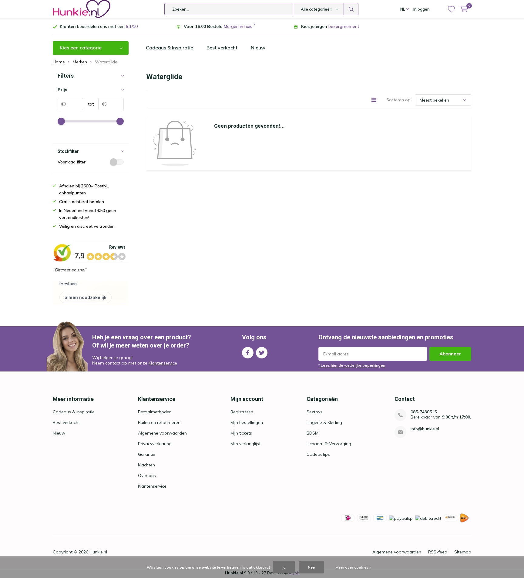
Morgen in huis (238, 26)
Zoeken (351, 9)
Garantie (146, 454)
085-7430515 (424, 412)
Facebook (248, 352)
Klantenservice (163, 363)
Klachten (146, 465)
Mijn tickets (241, 433)
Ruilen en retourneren (159, 422)
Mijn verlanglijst (245, 443)
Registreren (241, 412)
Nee (311, 567)
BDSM (312, 433)
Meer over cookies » (353, 567)
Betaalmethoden (155, 412)
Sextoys (314, 412)
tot (88, 104)
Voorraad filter (72, 162)
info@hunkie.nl (425, 429)
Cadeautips (318, 454)
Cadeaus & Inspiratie (169, 48)
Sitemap (462, 552)
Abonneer (450, 354)
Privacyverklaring (155, 443)
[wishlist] (451, 9)
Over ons (147, 475)
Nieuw (258, 48)
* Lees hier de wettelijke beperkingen (351, 365)
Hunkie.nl (98, 552)
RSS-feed (437, 552)
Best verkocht (222, 48)
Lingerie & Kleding (324, 422)
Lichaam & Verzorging (329, 443)
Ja (284, 567)
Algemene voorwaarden (162, 433)
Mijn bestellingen (246, 422)
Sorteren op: (398, 99)
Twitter (261, 352)
